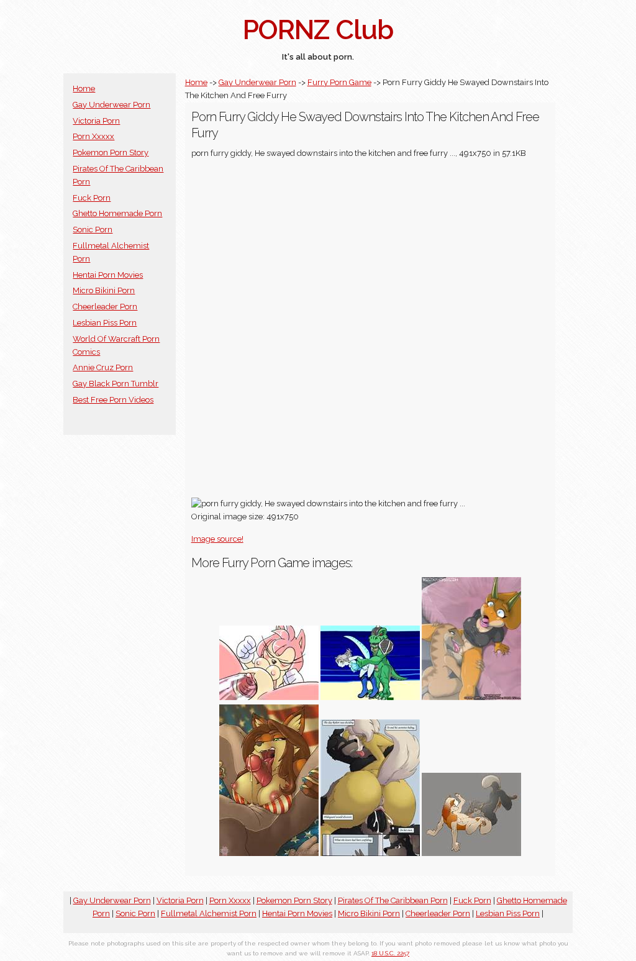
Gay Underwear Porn (111, 104)
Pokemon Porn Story (110, 152)
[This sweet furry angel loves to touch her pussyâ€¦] (471, 853)
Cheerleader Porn (105, 306)
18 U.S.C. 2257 (390, 953)
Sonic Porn (92, 229)
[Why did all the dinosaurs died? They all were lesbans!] (471, 697)
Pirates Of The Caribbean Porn (393, 900)
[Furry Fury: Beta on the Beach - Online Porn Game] (370, 697)
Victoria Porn (96, 120)
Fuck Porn (92, 198)
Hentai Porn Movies (108, 275)
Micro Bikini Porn (104, 290)
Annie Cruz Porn (103, 367)
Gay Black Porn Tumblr (115, 383)
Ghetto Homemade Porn (117, 213)
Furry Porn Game (339, 82)
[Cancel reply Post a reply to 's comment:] (269, 697)
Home (84, 88)
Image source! (217, 539)
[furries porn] (370, 853)
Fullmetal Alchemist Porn (209, 913)
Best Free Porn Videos (113, 399)
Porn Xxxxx (93, 136)
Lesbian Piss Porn (105, 322)
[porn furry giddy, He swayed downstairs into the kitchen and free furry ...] (269, 853)
